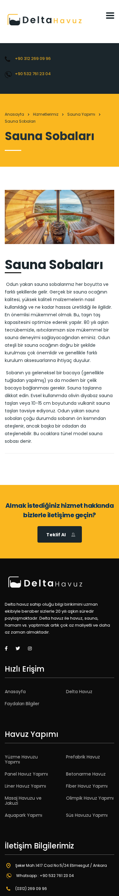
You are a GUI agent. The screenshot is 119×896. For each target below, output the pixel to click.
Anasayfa (14, 114)
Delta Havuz (79, 691)
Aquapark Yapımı (23, 815)
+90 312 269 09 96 (33, 58)
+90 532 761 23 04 (33, 74)
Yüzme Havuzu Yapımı (21, 759)
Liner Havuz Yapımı (25, 786)
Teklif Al (56, 535)
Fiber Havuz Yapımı (87, 786)
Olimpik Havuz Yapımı (90, 798)
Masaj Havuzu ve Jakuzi (23, 801)
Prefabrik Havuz (83, 756)
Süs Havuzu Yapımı (87, 815)
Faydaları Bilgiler (22, 703)
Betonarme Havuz (86, 774)
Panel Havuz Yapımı (26, 774)
